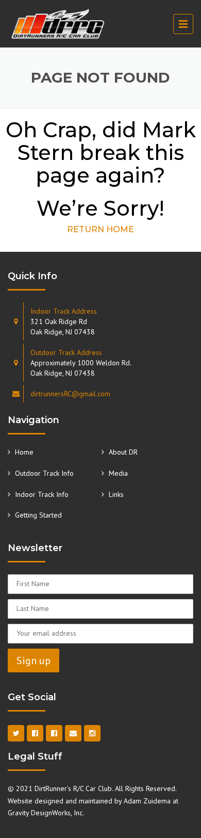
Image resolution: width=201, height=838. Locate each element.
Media (118, 473)
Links (116, 494)
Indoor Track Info (42, 494)
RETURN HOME (100, 229)
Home (24, 452)
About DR (123, 452)
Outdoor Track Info (44, 473)
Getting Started (38, 515)
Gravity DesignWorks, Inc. (46, 812)
